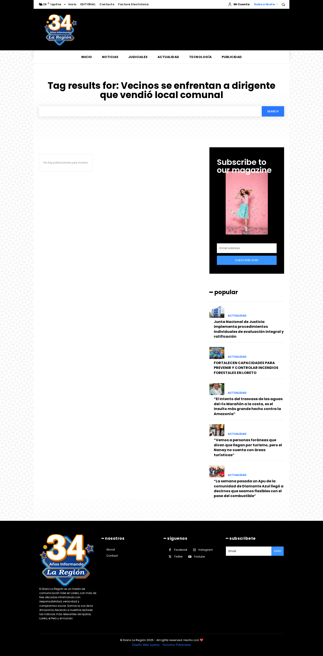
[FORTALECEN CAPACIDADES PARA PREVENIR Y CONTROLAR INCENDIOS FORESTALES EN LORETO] (216, 353)
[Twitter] (170, 556)
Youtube (199, 556)
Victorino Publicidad (176, 645)
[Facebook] (170, 550)
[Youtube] (189, 556)
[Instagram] (194, 550)
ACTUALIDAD (237, 315)
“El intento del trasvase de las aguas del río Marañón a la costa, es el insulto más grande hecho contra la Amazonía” (248, 406)
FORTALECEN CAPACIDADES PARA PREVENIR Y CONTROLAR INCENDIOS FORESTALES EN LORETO (246, 367)
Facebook (180, 550)
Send (277, 551)
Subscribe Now (246, 260)
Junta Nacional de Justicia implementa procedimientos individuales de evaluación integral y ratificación (249, 329)
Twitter (178, 556)
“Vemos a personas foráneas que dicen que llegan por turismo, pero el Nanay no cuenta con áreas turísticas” (248, 447)
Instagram (205, 550)
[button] (283, 4)
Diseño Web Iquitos (146, 645)
